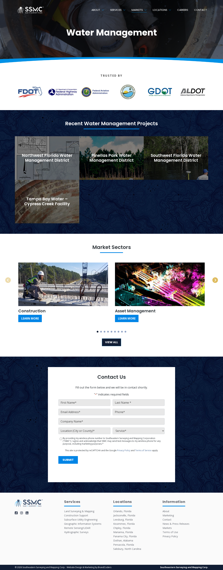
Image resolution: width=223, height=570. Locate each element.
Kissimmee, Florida (124, 523)
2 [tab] (101, 332)
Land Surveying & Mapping (79, 511)
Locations (160, 10)
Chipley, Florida (121, 528)
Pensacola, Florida (123, 544)
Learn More (30, 318)
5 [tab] (111, 332)
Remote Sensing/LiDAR (77, 528)
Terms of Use (170, 532)
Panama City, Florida (125, 536)
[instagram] (21, 513)
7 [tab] (118, 332)
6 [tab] (115, 332)
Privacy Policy (123, 450)
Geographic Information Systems (82, 523)
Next (214, 278)
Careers (182, 10)
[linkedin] (27, 513)
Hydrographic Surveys (76, 532)
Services (116, 10)
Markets (137, 10)
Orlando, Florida (122, 511)
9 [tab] (125, 332)
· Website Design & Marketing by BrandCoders (88, 567)
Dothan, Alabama (123, 540)
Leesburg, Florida (123, 519)
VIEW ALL (111, 342)
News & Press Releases (176, 523)
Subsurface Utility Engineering (80, 519)
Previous (12, 278)
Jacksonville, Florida (124, 515)
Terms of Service (143, 450)
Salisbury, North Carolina (127, 548)
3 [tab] (104, 332)
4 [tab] (108, 332)
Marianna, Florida (123, 532)
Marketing (168, 515)
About (95, 10)
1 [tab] (97, 332)
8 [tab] (122, 332)
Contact (200, 10)
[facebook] (16, 513)
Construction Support (76, 515)
